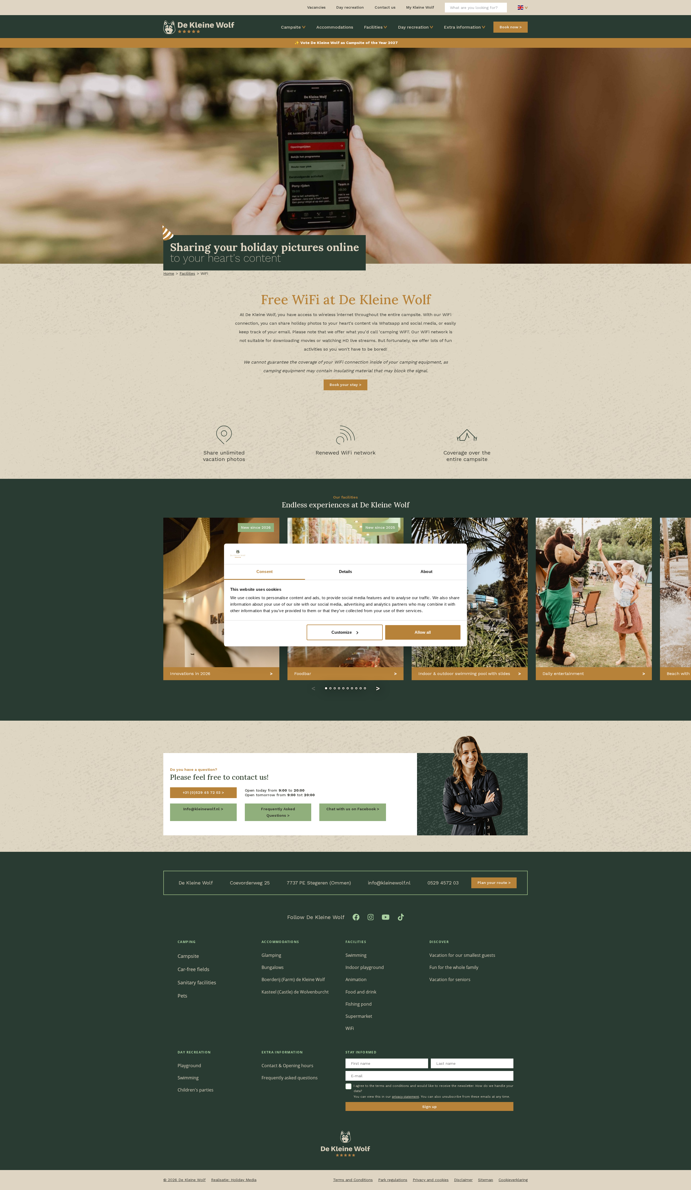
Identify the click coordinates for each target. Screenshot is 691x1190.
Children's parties (196, 1090)
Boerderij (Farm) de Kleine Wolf (293, 979)
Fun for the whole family (453, 967)
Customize (341, 632)
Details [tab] (345, 571)
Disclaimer (463, 1180)
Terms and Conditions (353, 1180)
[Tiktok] (401, 917)
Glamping (271, 955)
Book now (509, 27)
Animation (356, 979)
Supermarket (359, 1016)
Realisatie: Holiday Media (233, 1180)
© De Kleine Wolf (184, 1180)
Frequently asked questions (290, 1078)
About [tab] (426, 571)
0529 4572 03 (443, 883)
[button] (313, 688)
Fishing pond (359, 1004)
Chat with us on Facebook (351, 809)
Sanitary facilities (197, 982)
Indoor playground (365, 967)
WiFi (350, 1028)
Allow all (423, 632)
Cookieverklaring (513, 1180)
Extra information (462, 27)
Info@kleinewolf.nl (202, 809)
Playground (189, 1066)
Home (168, 273)
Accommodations (334, 27)
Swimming (356, 955)
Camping (187, 942)
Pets (182, 995)
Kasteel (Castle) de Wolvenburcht (295, 992)
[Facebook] (356, 917)
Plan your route (492, 882)
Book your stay (344, 384)
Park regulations (392, 1180)
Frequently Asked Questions (278, 812)
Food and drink (361, 992)
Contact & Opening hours (287, 1066)
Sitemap (485, 1180)
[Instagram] (371, 917)
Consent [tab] (264, 571)
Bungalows (273, 967)
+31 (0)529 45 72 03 (202, 792)
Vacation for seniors (449, 979)
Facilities (373, 27)
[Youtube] (385, 917)
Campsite (291, 27)
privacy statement (405, 1096)
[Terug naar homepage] (198, 27)
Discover (439, 942)
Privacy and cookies (431, 1180)
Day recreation (413, 27)
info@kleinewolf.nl (389, 883)
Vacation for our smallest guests (462, 955)
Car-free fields (193, 969)
